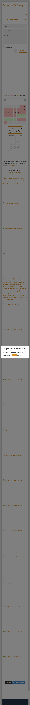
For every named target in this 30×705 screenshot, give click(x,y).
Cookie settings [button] (6, 355)
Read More (19, 355)
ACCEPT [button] (14, 355)
